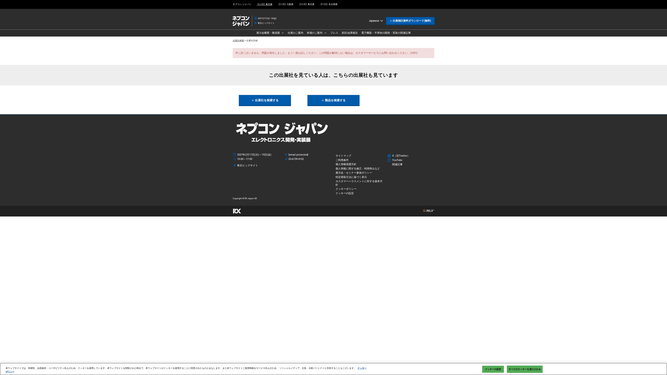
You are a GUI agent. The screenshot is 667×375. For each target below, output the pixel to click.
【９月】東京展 (306, 4)
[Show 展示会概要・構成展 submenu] (282, 33)
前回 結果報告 (350, 32)
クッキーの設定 (493, 369)
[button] (410, 21)
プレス (334, 32)
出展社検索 (238, 40)
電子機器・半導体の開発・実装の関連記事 (386, 32)
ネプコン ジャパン (242, 4)
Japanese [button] (374, 20)
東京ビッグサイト (266, 23)
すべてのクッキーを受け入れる (525, 369)
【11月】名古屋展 (328, 4)
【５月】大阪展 (285, 4)
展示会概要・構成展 (268, 32)
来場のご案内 (315, 32)
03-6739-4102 (296, 159)
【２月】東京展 (264, 4)
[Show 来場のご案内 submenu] (325, 33)
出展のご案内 (295, 32)
